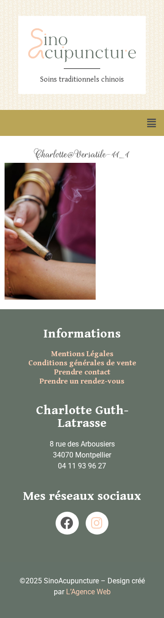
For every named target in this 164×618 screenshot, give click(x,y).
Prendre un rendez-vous (82, 381)
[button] (151, 122)
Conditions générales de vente (82, 363)
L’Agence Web (88, 591)
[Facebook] (67, 523)
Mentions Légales (82, 353)
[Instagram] (97, 523)
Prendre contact (82, 372)
